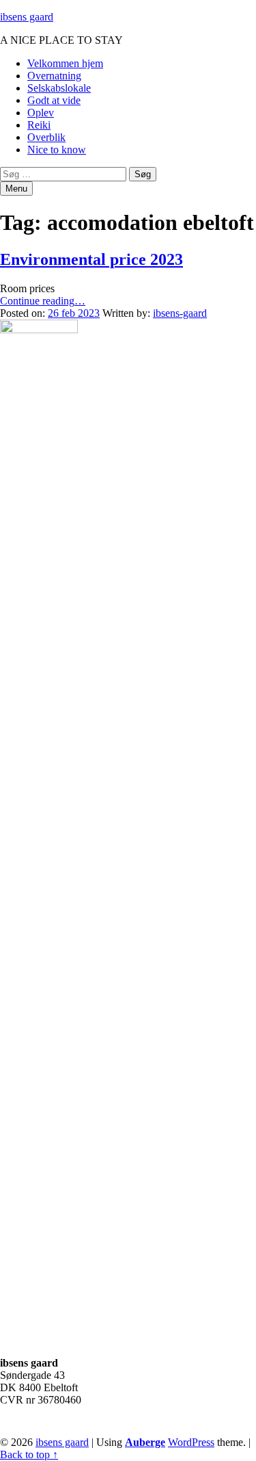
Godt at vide (54, 100)
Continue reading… (42, 301)
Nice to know (56, 149)
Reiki (39, 125)
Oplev (40, 112)
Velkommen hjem (65, 63)
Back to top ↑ (29, 1454)
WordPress (191, 1442)
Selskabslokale (59, 88)
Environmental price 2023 (91, 259)
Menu (16, 188)
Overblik (46, 137)
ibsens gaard (26, 17)
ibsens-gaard (180, 313)
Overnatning (54, 75)
